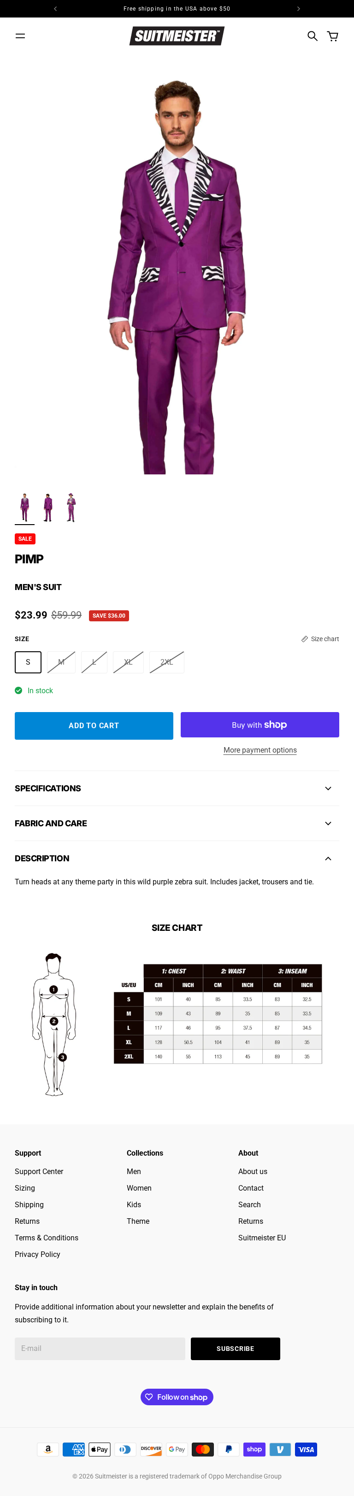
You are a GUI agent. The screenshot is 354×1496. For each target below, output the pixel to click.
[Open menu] (20, 36)
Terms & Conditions (46, 1237)
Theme (138, 1221)
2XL (166, 662)
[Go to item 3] (71, 507)
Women (139, 1188)
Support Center (39, 1171)
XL (128, 662)
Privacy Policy (37, 1254)
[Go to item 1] (25, 507)
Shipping (29, 1204)
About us (252, 1171)
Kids (134, 1204)
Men (134, 1171)
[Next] (299, 9)
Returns (27, 1221)
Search (249, 1204)
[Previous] (55, 9)
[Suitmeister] (177, 35)
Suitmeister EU (262, 1237)
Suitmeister (111, 1476)
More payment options (260, 750)
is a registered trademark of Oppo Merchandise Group (205, 1476)
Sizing (25, 1188)
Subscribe (235, 1348)
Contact (251, 1188)
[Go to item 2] (48, 507)
